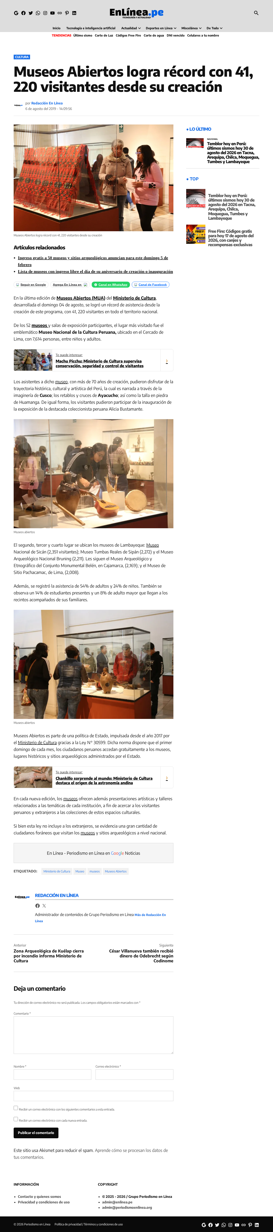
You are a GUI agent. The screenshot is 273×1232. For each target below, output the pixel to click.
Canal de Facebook (153, 284)
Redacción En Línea (47, 103)
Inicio (56, 28)
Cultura (22, 57)
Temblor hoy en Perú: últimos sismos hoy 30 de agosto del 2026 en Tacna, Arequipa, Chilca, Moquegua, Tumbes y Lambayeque (233, 152)
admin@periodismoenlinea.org (127, 1207)
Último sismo (82, 35)
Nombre (20, 1066)
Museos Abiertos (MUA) (81, 297)
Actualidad (129, 28)
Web (17, 1088)
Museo (152, 544)
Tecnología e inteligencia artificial (90, 28)
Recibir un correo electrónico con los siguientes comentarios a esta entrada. (67, 1109)
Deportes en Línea (159, 28)
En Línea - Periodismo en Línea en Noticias (93, 853)
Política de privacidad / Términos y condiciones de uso (89, 1224)
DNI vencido (175, 35)
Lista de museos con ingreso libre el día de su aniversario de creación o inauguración (95, 271)
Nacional (212, 139)
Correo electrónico (108, 1066)
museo (61, 381)
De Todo (213, 28)
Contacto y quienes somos (39, 1196)
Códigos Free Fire (128, 35)
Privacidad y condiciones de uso (44, 1202)
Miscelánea (190, 28)
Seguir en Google (33, 284)
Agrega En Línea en (67, 284)
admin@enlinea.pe (117, 1202)
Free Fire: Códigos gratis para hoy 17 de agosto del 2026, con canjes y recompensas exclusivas (231, 237)
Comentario (22, 1013)
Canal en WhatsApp (113, 284)
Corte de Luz (104, 35)
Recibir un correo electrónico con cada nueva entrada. (53, 1120)
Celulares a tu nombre (203, 35)
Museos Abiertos (115, 871)
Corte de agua (154, 35)
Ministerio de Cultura (134, 297)
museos (40, 325)
